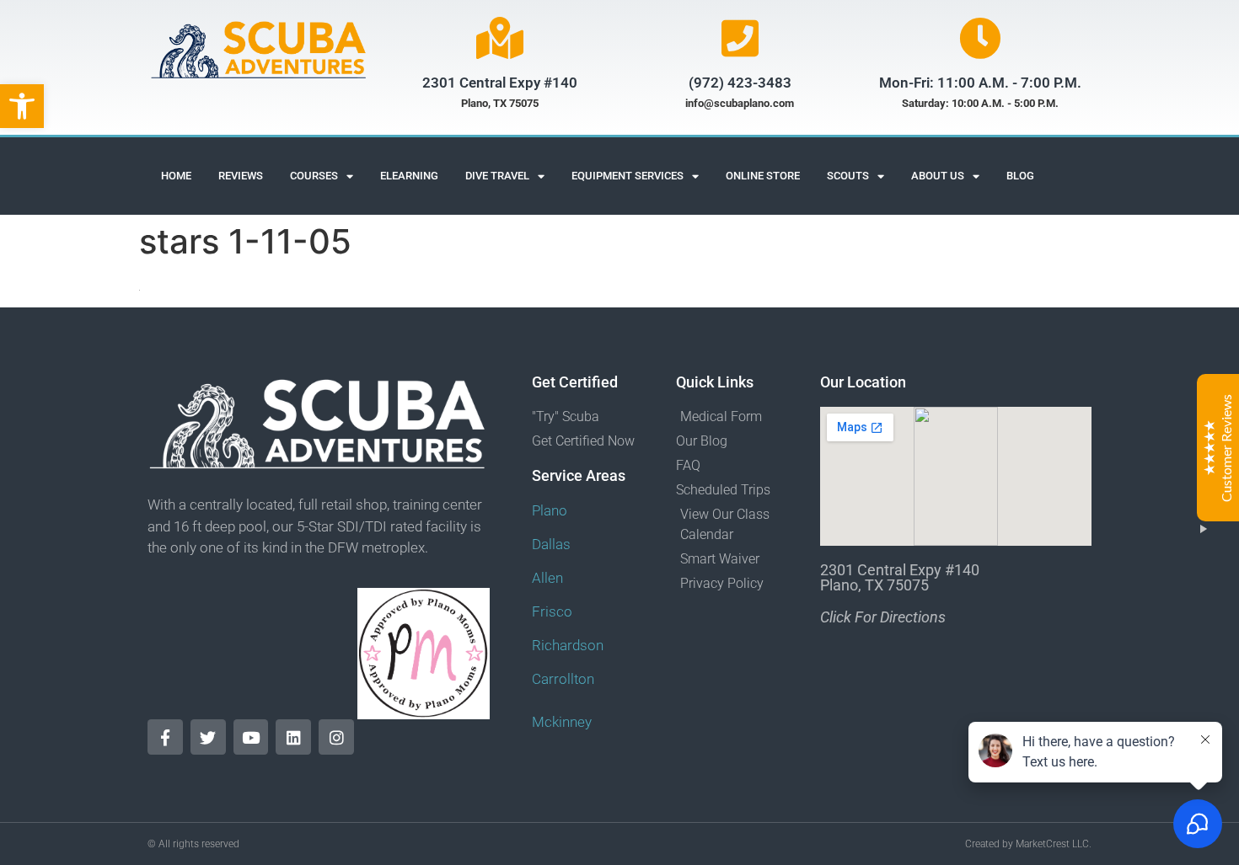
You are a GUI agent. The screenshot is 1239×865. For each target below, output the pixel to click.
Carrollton (563, 678)
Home (176, 175)
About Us (937, 175)
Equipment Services (627, 175)
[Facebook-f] (165, 737)
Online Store (763, 175)
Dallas (551, 544)
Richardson (567, 645)
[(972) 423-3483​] (740, 38)
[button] (22, 106)
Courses (314, 175)
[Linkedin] (293, 737)
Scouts (848, 175)
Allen (547, 577)
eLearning (409, 175)
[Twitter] (208, 737)
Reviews (240, 175)
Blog (1020, 175)
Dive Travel (497, 175)
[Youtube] (251, 737)
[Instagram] (336, 737)
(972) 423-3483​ (740, 82)
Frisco (552, 611)
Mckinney (562, 721)
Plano (549, 510)
